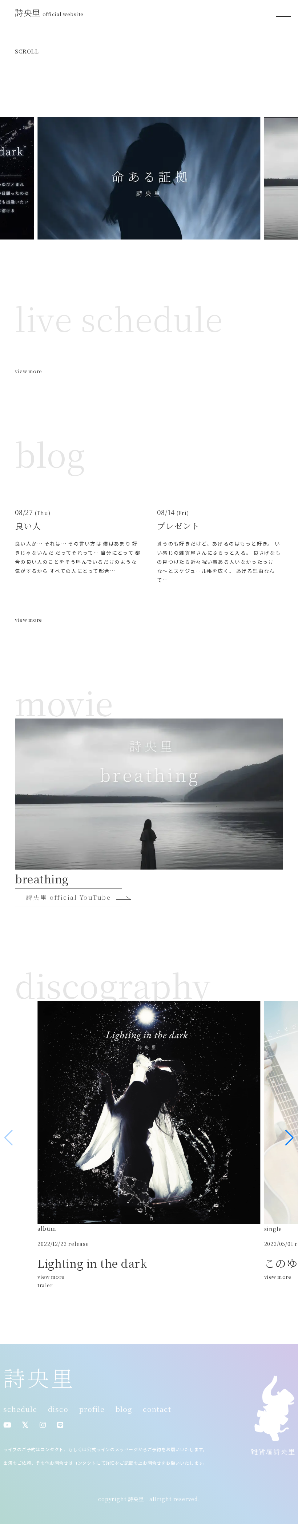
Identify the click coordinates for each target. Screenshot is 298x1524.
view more (28, 371)
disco (58, 1409)
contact (157, 1409)
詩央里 (49, 12)
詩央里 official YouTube (68, 897)
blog (124, 1409)
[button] (289, 1138)
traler (44, 1285)
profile (92, 1409)
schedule (20, 1409)
